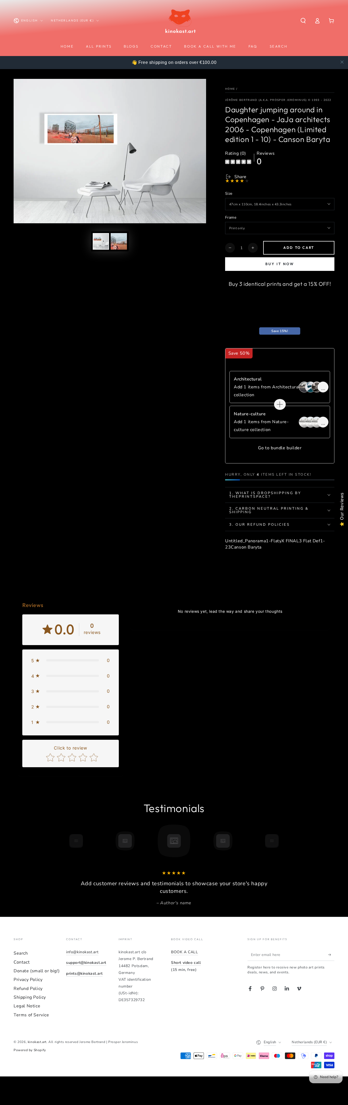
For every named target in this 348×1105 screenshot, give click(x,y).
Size (228, 193)
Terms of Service (31, 1015)
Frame (230, 217)
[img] (238, 162)
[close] (342, 62)
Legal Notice (27, 1006)
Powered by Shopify (30, 1050)
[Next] (284, 840)
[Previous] (63, 840)
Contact (22, 962)
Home (230, 89)
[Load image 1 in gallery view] (101, 241)
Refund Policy (28, 989)
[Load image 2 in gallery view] (119, 241)
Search (21, 953)
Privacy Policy (28, 980)
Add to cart (298, 247)
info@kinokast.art (82, 952)
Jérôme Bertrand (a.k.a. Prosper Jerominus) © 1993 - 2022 (278, 100)
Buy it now (279, 264)
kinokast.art (37, 1042)
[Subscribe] (331, 955)
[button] (303, 21)
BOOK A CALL (184, 952)
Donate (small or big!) (37, 971)
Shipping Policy (30, 997)
